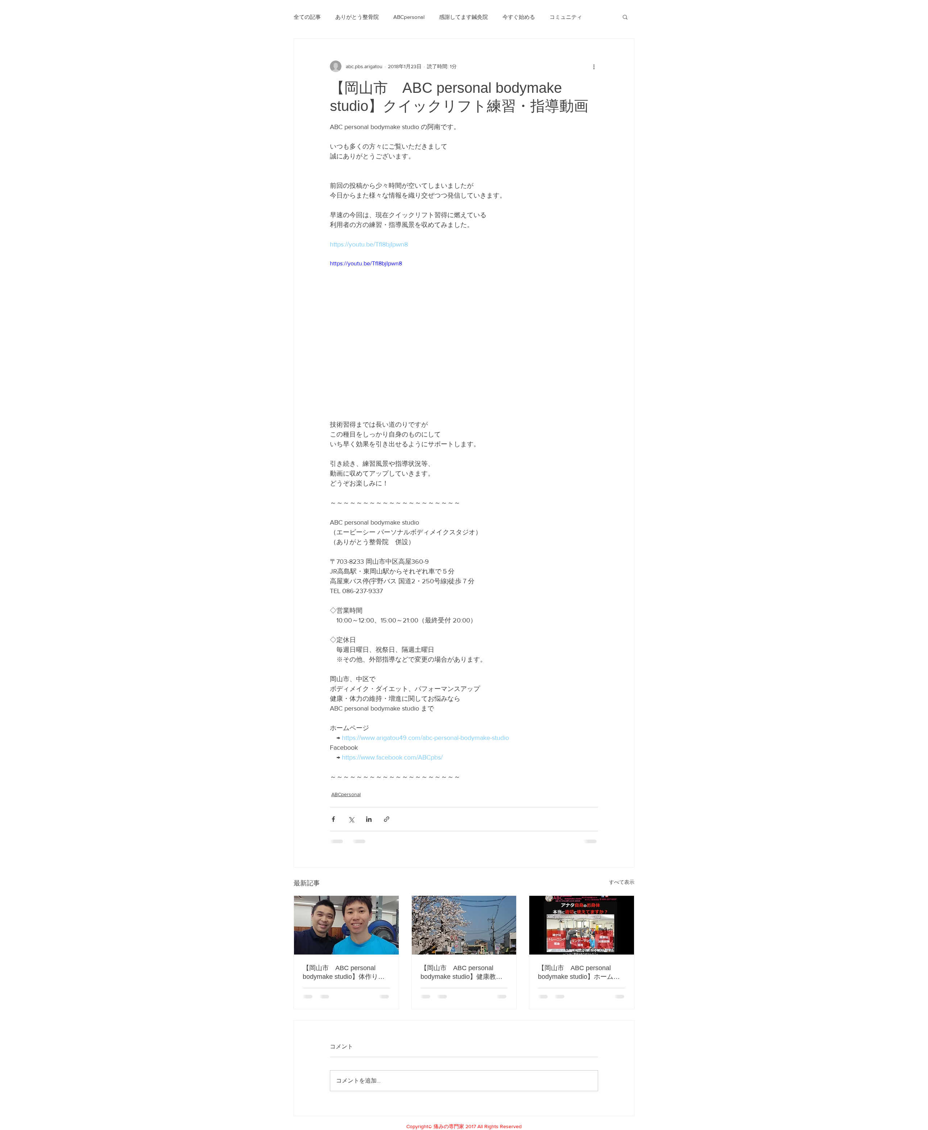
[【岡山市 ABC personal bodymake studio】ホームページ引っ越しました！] (581, 925)
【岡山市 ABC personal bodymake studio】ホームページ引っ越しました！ (579, 972)
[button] (625, 17)
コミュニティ (566, 17)
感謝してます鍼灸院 (463, 17)
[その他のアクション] (593, 66)
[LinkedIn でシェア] (368, 819)
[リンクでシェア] (386, 819)
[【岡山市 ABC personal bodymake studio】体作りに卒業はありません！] (346, 925)
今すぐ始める (518, 17)
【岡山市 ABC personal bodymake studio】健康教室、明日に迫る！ (458, 972)
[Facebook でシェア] (333, 819)
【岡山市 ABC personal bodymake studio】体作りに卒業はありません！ (344, 972)
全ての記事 (307, 17)
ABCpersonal (408, 17)
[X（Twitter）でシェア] (351, 819)
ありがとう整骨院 (357, 17)
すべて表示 (621, 882)
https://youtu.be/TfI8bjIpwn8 (366, 263)
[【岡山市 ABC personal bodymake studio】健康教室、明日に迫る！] (464, 925)
